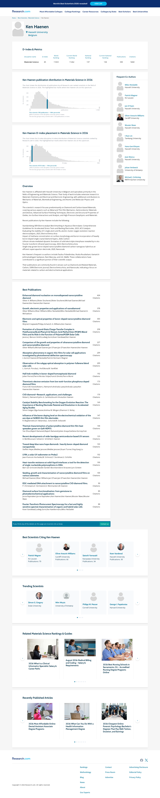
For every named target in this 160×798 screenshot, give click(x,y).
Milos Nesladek (131, 85)
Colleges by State (108, 12)
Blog (82, 777)
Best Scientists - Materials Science (28, 18)
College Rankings (72, 12)
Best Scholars (125, 12)
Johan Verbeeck (131, 167)
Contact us (105, 524)
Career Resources (91, 12)
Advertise (109, 777)
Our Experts (85, 792)
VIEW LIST (98, 4)
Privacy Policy (135, 777)
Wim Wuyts (60, 602)
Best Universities (140, 12)
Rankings (84, 767)
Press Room (110, 772)
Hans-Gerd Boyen (132, 146)
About (82, 787)
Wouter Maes (130, 125)
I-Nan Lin (128, 136)
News (82, 782)
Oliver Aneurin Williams (134, 115)
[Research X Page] (146, 760)
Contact (108, 767)
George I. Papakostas (118, 604)
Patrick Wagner (131, 95)
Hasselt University (38, 32)
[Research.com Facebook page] (141, 760)
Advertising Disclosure (138, 767)
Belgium (32, 35)
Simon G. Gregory (35, 602)
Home (14, 18)
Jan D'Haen (129, 106)
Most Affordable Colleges (51, 12)
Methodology (85, 772)
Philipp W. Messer (90, 604)
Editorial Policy (135, 772)
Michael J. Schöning (133, 177)
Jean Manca (129, 157)
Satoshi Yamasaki (90, 555)
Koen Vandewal (116, 553)
